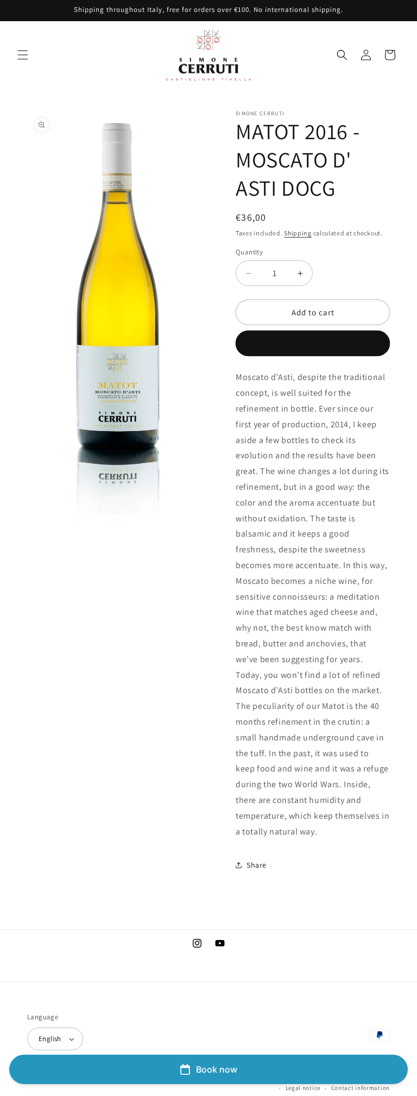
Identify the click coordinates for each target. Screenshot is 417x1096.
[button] (23, 55)
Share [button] (257, 865)
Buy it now (312, 343)
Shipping (298, 233)
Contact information (360, 1088)
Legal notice (303, 1088)
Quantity (249, 252)
